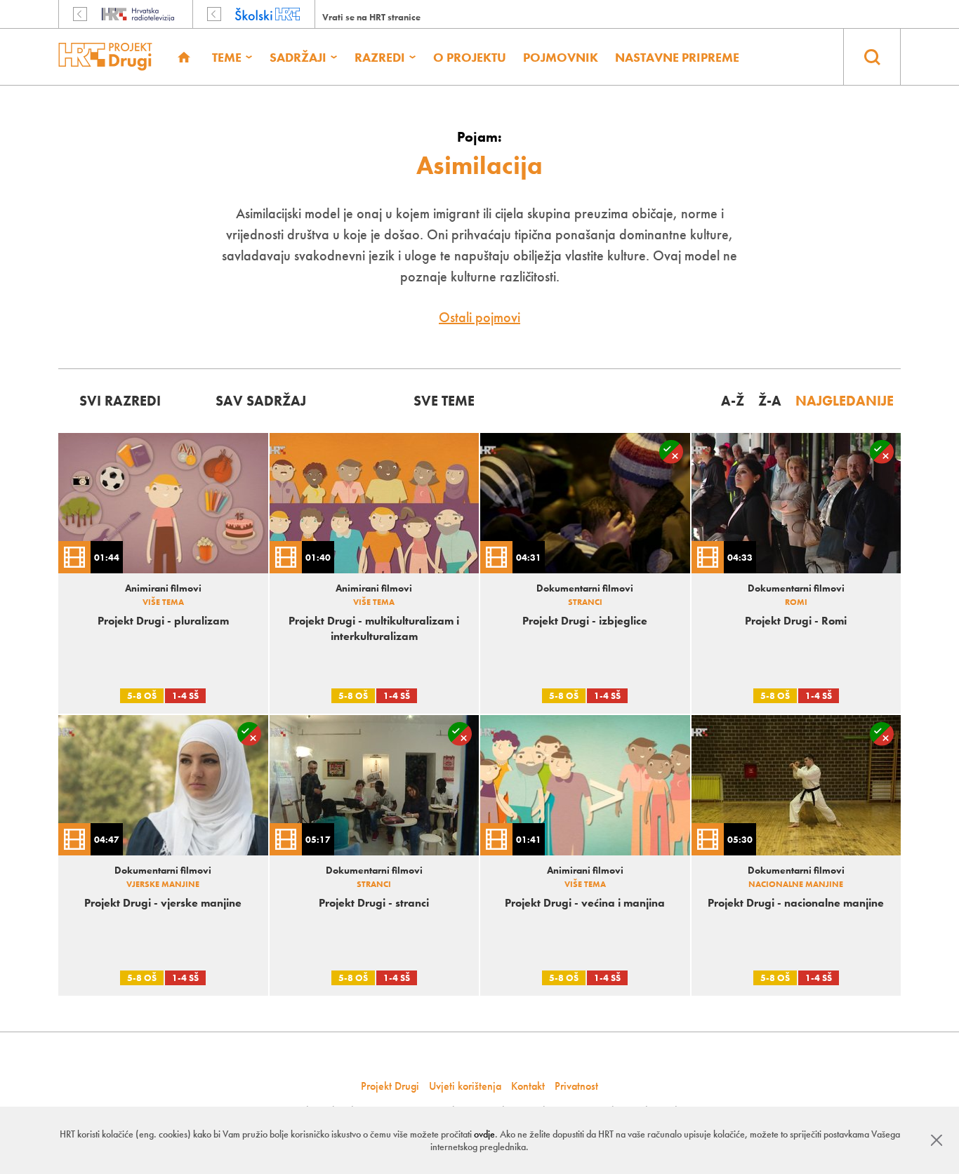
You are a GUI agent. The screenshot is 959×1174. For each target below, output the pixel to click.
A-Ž (732, 401)
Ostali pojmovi (479, 317)
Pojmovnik (560, 57)
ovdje (484, 1134)
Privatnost (576, 1086)
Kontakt (528, 1086)
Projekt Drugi (390, 1086)
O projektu (469, 57)
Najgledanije (844, 401)
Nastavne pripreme (677, 57)
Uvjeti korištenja (465, 1086)
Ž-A (769, 401)
